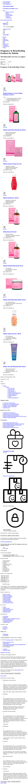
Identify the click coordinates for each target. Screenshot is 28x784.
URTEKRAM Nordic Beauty (9, 412)
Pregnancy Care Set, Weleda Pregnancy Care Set (13, 94)
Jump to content (6, 2)
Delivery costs (9, 14)
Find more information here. (6, 541)
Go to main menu (6, 1)
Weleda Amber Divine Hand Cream (10, 422)
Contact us (8, 16)
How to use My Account (8, 602)
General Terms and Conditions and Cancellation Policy (14, 644)
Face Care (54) (11, 388)
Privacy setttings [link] (6, 646)
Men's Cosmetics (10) (12, 394)
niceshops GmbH (9, 639)
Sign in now (5, 24)
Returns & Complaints (7, 596)
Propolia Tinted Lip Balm (8, 426)
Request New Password (8, 609)
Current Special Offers (7, 621)
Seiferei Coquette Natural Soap (9, 417)
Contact (4, 629)
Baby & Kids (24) (12, 391)
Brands (4, 385)
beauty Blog (5, 616)
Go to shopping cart (7, 4)
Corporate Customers (7, 601)
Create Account (6, 608)
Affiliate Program (6, 622)
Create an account (6, 29)
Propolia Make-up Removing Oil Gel (10, 427)
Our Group (5, 627)
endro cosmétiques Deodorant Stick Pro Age (12, 425)
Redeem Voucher (6, 611)
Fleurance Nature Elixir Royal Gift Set (11, 415)
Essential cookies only (9, 673)
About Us (5, 626)
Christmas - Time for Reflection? (10, 406)
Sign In (4, 607)
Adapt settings (17, 673)
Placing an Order (6, 594)
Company (5, 649)
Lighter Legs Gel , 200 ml (12, 333)
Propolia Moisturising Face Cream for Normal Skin (13, 423)
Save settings (3, 781)
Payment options (9, 15)
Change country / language (15, 637)
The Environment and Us (8, 619)
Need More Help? (7, 600)
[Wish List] (4, 31)
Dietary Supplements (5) (13, 397)
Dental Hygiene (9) (12, 395)
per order (10, 8)
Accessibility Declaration (8, 645)
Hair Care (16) (11, 390)
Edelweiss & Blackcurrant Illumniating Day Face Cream (14, 416)
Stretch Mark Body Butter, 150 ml (14, 299)
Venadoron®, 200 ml (10, 197)
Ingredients (5, 617)
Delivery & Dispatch (7, 595)
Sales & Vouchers (6, 599)
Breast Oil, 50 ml (9, 231)
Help (4, 10)
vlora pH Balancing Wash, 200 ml (14, 366)
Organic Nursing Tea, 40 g (12, 163)
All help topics (9, 17)
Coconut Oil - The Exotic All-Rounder (11, 404)
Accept (2, 673)
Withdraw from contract (5, 652)
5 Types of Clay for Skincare (9, 402)
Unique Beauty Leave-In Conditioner (10, 413)
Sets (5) (9, 396)
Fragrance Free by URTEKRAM (10, 405)
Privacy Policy (6, 643)
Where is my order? (10, 11)
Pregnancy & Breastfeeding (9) (14, 393)
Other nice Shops (6, 650)
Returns (7, 13)
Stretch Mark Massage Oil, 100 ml (14, 130)
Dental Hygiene (6, 407)
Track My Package (7, 610)
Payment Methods (7, 597)
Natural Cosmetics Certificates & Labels (11, 618)
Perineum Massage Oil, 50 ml (13, 265)
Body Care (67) (11, 389)
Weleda (7, 387)
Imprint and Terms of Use (8, 642)
